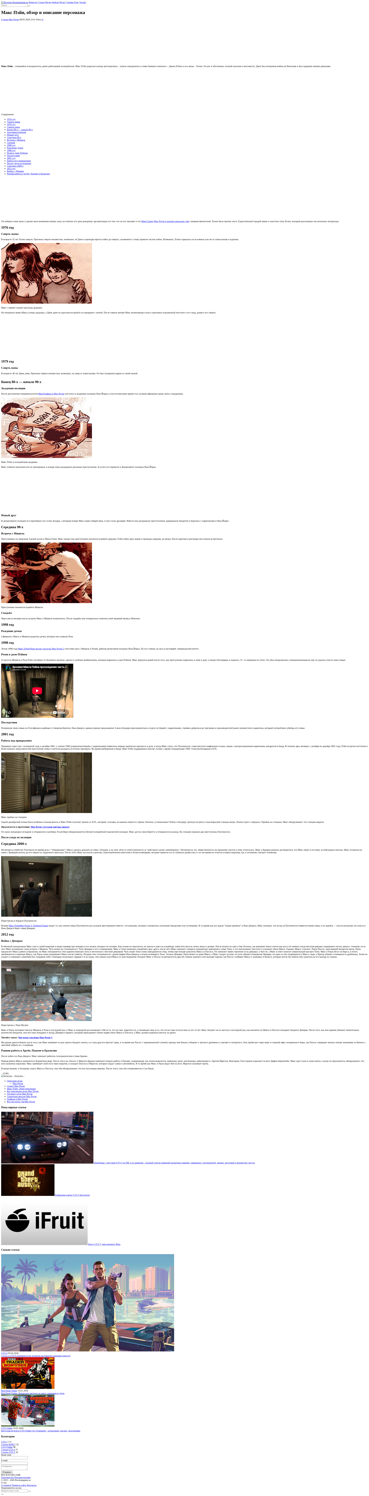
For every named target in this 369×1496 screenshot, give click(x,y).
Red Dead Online (9, 1390)
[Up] (2, 1494)
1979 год (11, 124)
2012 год (11, 168)
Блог (76, 2)
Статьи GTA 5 (8, 1452)
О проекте (6, 1485)
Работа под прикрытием (19, 161)
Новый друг (13, 135)
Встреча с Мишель (16, 140)
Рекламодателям (22, 1477)
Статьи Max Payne (10, 19)
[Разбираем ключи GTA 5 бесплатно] (28, 1195)
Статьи (41, 2)
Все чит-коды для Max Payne (21, 1101)
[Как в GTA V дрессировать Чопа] (44, 1244)
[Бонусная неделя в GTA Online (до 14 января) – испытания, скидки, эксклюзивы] (27, 1425)
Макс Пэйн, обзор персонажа (21, 1088)
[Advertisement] (184, 42)
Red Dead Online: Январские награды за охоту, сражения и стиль (32, 1393)
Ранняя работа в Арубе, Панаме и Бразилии (28, 174)
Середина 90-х (14, 137)
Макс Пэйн (41, 649)
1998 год (11, 145)
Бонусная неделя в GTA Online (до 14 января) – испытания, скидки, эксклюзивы (40, 1431)
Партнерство (7, 1477)
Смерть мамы (13, 122)
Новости (33, 2)
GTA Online (7, 1428)
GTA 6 (4, 1353)
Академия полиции (16, 132)
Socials (82, 2)
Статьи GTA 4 (8, 1449)
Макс (165, 221)
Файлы (55, 2)
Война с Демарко (15, 171)
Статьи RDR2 (8, 1444)
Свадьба (11, 142)
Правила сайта (19, 1485)
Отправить (7, 1472)
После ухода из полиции (19, 163)
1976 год (11, 119)
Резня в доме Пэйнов (17, 153)
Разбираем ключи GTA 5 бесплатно (72, 1195)
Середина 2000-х (15, 166)
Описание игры (14, 1081)
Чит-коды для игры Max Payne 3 (35, 1037)
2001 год (11, 158)
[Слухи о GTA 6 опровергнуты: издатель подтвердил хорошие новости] (87, 1350)
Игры (62, 2)
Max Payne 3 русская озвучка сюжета (50, 827)
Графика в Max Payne (17, 1099)
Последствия (13, 155)
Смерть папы (13, 127)
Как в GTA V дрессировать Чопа (104, 1244)
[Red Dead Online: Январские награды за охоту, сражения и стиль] (27, 1388)
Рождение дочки (15, 148)
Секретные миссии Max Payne (22, 1096)
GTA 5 (4, 1442)
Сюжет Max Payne (16, 1086)
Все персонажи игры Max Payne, (23, 1091)
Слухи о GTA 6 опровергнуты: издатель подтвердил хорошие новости (35, 1356)
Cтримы (70, 2)
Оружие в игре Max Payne (20, 1094)
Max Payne (18, 1083)
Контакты (31, 1485)
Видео (48, 2)
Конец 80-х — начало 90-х (20, 129)
